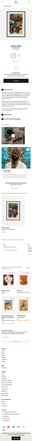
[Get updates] (28, 149)
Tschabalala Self (21, 315)
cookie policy (21, 434)
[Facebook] (16, 188)
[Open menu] (3, 2)
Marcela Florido (6, 290)
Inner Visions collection (16, 109)
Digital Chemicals (13, 250)
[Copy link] (19, 188)
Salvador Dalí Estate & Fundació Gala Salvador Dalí (8, 317)
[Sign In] (28, 2)
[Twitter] (12, 188)
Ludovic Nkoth (16, 46)
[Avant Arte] (16, 2)
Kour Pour (19, 290)
